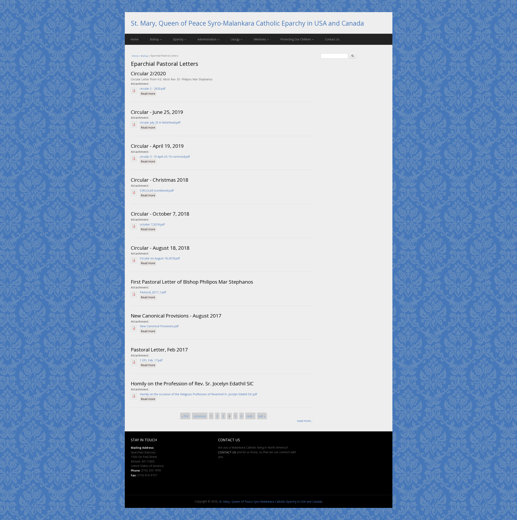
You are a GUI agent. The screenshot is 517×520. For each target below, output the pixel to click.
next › (250, 416)
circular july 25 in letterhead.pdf (160, 122)
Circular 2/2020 (148, 73)
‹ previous (199, 416)
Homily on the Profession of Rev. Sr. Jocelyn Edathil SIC (192, 383)
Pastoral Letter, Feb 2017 (159, 349)
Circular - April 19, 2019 (157, 146)
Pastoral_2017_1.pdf (153, 292)
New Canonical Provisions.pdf (159, 326)
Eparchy (178, 39)
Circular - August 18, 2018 (160, 247)
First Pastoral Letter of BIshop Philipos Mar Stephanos (192, 281)
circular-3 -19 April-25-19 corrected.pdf (165, 156)
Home (134, 39)
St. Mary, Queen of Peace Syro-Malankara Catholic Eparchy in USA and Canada (247, 23)
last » (261, 416)
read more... (305, 421)
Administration (207, 39)
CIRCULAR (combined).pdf (157, 190)
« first (185, 416)
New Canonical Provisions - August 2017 (176, 315)
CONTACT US (227, 452)
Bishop (154, 39)
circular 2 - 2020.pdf (152, 88)
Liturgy (235, 39)
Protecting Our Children (295, 39)
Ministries (260, 39)
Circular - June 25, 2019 (157, 112)
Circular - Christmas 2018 (159, 180)
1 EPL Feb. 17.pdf (151, 360)
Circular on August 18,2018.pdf (160, 258)
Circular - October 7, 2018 (160, 214)
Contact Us (332, 39)
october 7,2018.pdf (152, 224)
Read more (148, 93)
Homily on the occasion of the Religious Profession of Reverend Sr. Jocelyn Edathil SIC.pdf (198, 394)
